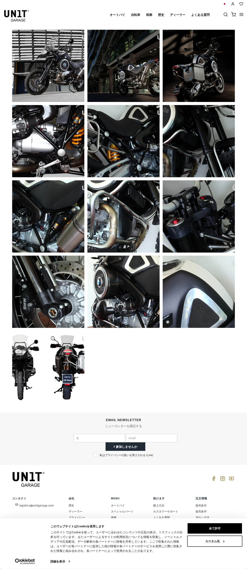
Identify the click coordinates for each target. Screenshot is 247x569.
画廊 (149, 15)
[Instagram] (222, 479)
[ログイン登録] (233, 4)
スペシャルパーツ (122, 511)
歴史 (161, 15)
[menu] (241, 15)
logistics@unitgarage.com (36, 505)
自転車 (135, 15)
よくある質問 (200, 15)
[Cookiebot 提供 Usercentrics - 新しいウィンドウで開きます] (25, 561)
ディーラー (177, 15)
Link (149, 455)
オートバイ (117, 15)
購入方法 (158, 505)
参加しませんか (126, 447)
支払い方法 (203, 517)
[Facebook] (213, 479)
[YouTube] (231, 479)
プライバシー (77, 517)
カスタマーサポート (165, 511)
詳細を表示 (58, 561)
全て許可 (215, 528)
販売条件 (201, 505)
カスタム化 (212, 541)
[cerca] (225, 15)
